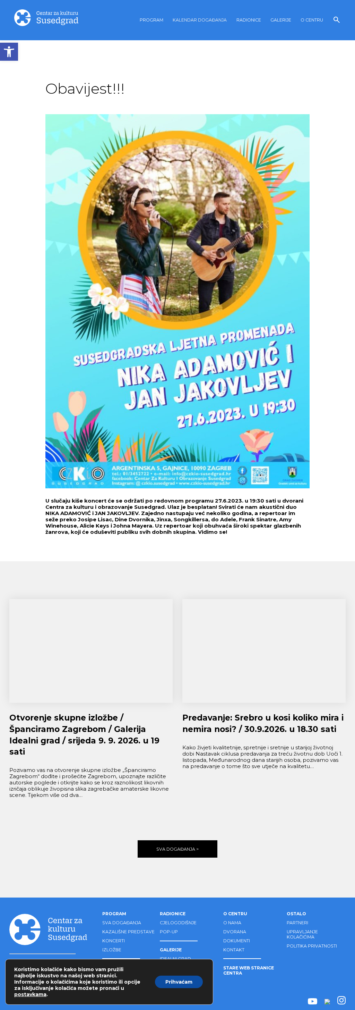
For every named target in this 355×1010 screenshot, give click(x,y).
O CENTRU (312, 20)
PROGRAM (151, 20)
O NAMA (232, 922)
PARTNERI (297, 922)
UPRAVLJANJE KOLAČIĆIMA (302, 934)
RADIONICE (248, 20)
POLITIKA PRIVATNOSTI (312, 946)
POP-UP (169, 931)
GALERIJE (280, 20)
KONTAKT (233, 949)
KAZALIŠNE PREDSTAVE (128, 931)
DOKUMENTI (236, 940)
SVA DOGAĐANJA (121, 922)
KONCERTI (113, 940)
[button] (9, 52)
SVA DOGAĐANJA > (177, 849)
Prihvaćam (178, 982)
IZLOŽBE (111, 949)
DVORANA (234, 931)
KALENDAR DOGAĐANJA (200, 20)
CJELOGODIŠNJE (178, 922)
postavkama (30, 994)
